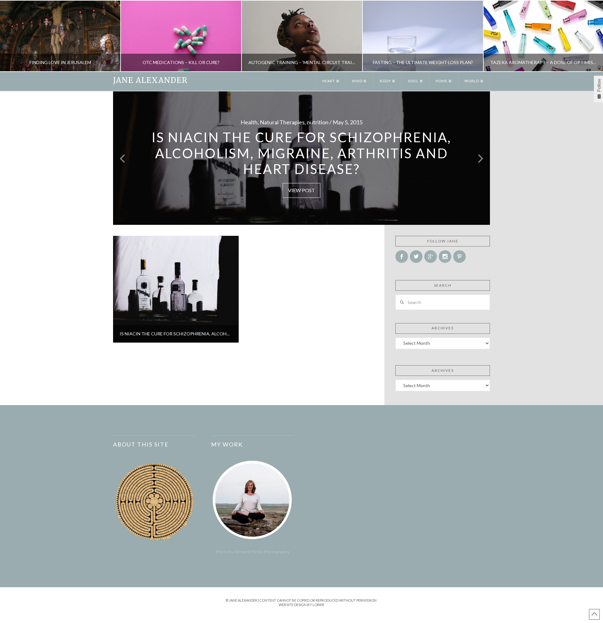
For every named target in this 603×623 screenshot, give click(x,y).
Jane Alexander (150, 80)
